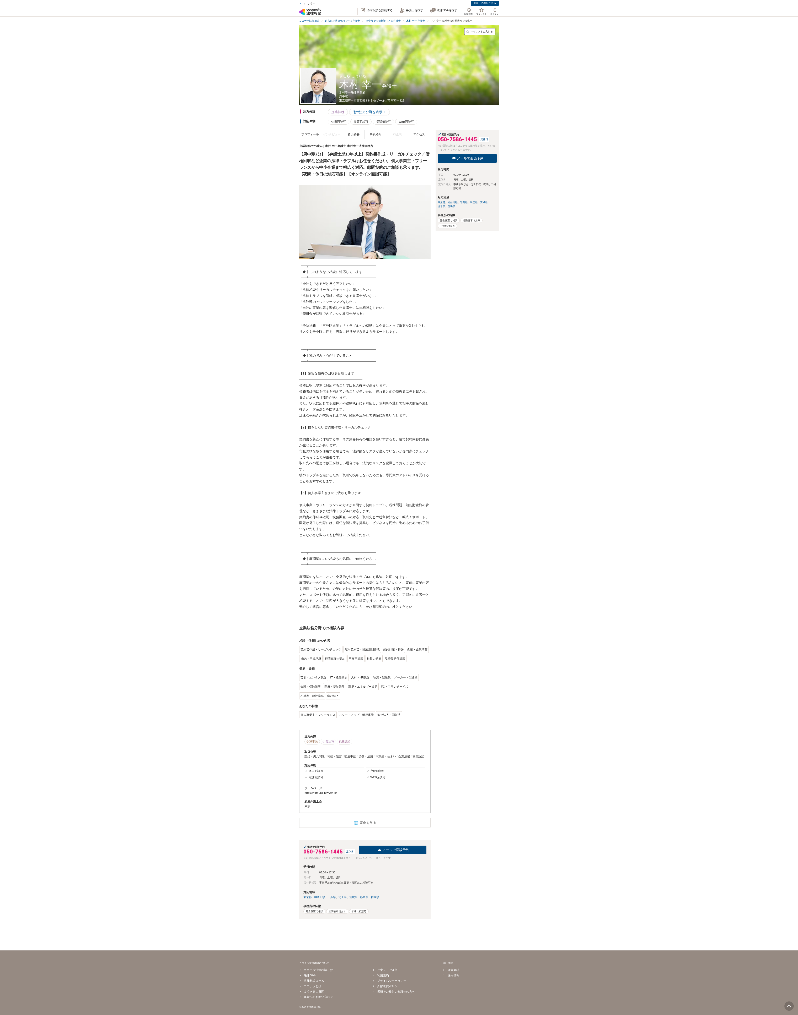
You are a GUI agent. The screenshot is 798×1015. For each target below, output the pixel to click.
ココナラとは (312, 986)
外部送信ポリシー (388, 986)
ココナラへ (309, 3)
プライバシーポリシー (391, 980)
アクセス (419, 134)
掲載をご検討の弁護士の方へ (396, 991)
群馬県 (375, 897)
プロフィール (310, 134)
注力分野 (354, 134)
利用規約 (383, 975)
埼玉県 (343, 897)
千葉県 (332, 897)
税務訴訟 (344, 741)
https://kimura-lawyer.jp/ (320, 792)
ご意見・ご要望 (387, 970)
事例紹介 (375, 134)
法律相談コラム (314, 980)
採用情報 (453, 975)
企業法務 (338, 112)
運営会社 (453, 970)
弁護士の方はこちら (485, 3)
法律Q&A (310, 975)
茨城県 (353, 897)
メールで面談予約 (396, 850)
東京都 (307, 897)
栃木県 (364, 897)
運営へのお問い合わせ (318, 997)
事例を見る (368, 822)
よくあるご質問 (314, 991)
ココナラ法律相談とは (318, 970)
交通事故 (312, 741)
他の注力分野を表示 (367, 112)
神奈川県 (319, 897)
